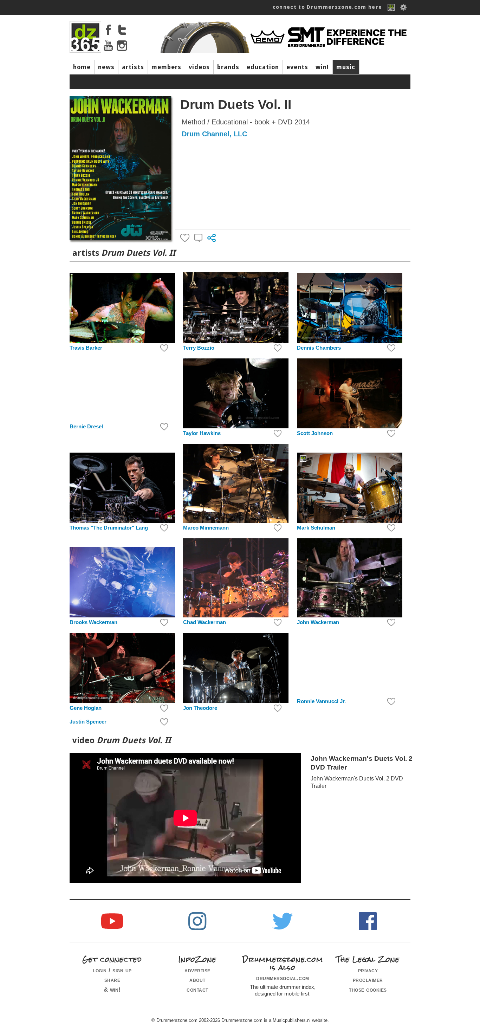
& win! (112, 989)
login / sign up (112, 970)
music (345, 67)
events (297, 67)
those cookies (368, 989)
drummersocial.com (282, 977)
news (106, 67)
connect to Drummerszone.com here (327, 7)
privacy (368, 970)
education (263, 67)
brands (228, 67)
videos (199, 67)
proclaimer (368, 979)
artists (133, 67)
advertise (197, 970)
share (112, 979)
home (82, 67)
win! (322, 67)
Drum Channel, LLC (214, 134)
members (166, 67)
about (197, 979)
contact (197, 989)
